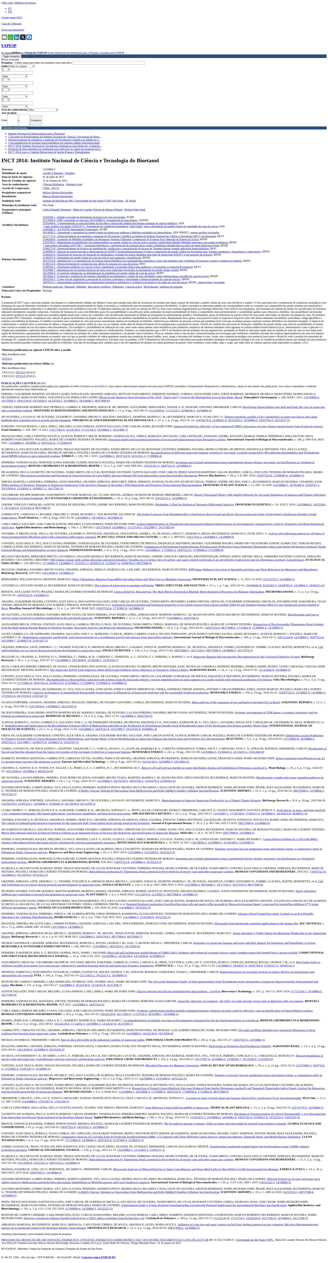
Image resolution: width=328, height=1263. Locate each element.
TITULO (7, 358)
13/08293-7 (234, 1059)
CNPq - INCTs (51, 188)
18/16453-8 (284, 813)
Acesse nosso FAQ (11, 17)
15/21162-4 (27, 508)
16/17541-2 (55, 488)
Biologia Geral (74, 184)
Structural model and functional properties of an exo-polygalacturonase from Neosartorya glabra (167, 439)
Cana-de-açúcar (133, 286)
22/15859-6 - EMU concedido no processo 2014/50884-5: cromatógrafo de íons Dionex (90, 220)
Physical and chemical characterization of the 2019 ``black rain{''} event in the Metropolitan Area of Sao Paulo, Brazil (170, 397)
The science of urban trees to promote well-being (124, 585)
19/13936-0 (39, 400)
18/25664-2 (114, 517)
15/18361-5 (24, 488)
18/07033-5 (116, 946)
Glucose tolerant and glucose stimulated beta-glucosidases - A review (178, 991)
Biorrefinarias (151, 286)
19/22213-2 (163, 498)
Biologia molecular (53, 286)
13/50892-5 (303, 692)
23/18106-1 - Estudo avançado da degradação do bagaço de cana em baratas (84, 217)
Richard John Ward (134, 209)
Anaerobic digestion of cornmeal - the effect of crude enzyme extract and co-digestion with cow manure (240, 1001)
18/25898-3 (143, 1091)
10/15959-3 (8, 400)
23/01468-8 (256, 752)
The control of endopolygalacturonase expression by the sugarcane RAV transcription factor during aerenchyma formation (75, 823)
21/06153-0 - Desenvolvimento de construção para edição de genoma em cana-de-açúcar (90, 263)
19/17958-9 (104, 527)
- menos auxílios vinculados (204, 232)
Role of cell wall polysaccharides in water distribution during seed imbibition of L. (204, 767)
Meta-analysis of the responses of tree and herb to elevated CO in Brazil (236, 702)
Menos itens (19, 354)
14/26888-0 (226, 537)
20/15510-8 (285, 637)
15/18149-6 (230, 842)
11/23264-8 (267, 670)
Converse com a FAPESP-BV (99, 1257)
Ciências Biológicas (53, 184)
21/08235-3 (135, 1140)
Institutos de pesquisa (171, 286)
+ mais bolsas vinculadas (56, 245)
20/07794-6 (255, 965)
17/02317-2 (252, 813)
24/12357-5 (282, 420)
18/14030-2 (99, 517)
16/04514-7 (286, 965)
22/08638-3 (188, 410)
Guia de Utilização (11, 23)
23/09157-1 (157, 1150)
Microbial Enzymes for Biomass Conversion (172, 1065)
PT (9, 8)
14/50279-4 (204, 420)
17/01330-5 (61, 1101)
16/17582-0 (57, 429)
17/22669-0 (64, 443)
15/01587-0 (45, 1101)
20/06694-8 (254, 585)
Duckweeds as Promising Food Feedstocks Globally (240, 1046)
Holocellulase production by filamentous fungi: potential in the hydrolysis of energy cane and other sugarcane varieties (161, 871)
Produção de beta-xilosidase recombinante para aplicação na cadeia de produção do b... (55, 149)
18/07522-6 (48, 443)
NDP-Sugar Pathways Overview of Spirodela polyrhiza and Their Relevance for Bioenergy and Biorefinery (253, 569)
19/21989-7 (120, 429)
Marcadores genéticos (99, 286)
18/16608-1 (86, 400)
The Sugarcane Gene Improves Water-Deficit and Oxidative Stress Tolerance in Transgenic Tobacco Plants (119, 670)
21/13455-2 (240, 752)
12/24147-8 (98, 985)
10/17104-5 (198, 650)
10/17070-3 (244, 650)
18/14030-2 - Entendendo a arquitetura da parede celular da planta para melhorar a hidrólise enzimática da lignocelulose (107, 232)
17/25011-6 (8, 696)
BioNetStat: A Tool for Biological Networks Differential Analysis (194, 504)
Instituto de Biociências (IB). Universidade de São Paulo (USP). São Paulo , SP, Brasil (89, 200)
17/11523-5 (173, 410)
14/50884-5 (312, 397)
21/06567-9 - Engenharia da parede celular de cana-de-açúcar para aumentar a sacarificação (92, 257)
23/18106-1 (94, 660)
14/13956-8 (141, 956)
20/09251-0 (97, 563)
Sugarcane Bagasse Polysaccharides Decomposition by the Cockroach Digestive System (246, 656)
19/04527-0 (240, 965)
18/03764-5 (266, 420)
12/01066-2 (110, 956)
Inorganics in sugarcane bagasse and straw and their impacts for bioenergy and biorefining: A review (254, 943)
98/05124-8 (45, 771)
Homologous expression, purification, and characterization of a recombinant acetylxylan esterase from (97, 637)
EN (10, 11)
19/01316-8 (24, 400)
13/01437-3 (198, 1117)
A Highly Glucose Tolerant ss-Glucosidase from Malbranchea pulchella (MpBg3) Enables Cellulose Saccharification (148, 1192)
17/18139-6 (237, 813)
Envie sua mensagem (12, 29)
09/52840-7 (182, 650)
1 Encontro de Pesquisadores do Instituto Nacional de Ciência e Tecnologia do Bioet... (54, 136)
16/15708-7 (114, 985)
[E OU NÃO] (5, 69)
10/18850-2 (199, 842)
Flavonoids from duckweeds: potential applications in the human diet (256, 923)
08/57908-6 (102, 400)
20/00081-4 (32, 443)
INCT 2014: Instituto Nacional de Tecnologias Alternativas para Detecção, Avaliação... (55, 146)
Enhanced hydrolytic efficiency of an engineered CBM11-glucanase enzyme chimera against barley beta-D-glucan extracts (248, 426)
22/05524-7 (110, 660)
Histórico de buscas (25, 2)
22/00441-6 (219, 420)
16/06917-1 (39, 488)
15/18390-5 (246, 842)
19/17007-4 (203, 1059)
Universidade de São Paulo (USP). (255, 1239)
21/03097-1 (221, 813)
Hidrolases (118, 286)
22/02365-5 (270, 585)
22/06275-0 (56, 683)
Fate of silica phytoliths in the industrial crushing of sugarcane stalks (102, 1039)
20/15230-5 (235, 420)
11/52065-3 (158, 894)
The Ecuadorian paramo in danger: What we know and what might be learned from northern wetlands (225, 1123)
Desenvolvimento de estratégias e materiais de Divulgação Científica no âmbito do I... (54, 139)
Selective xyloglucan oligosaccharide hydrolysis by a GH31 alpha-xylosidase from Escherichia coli (84, 1218)
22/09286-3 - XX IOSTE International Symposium (70, 229)
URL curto (7, 2)
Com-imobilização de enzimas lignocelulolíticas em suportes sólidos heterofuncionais (54, 142)
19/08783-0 (128, 563)
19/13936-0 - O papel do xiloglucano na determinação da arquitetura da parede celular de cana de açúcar (99, 273)
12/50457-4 (112, 563)
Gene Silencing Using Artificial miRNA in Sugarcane (177, 1107)
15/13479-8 (143, 894)
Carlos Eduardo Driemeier (57, 209)
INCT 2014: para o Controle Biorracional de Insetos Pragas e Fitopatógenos (49, 152)
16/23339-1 (55, 400)
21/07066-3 (72, 683)
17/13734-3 (88, 429)
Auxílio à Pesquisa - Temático (59, 173)
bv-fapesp (6, 52)
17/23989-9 (215, 550)
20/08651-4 (299, 813)
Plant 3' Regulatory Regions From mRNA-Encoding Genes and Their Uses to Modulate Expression (131, 579)
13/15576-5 (271, 579)
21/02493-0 (265, 1059)
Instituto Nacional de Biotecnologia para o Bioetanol (36, 133)
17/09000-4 (154, 456)
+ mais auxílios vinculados (57, 226)
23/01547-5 (39, 640)
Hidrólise (81, 286)
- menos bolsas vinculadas (210, 282)
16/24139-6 (73, 429)
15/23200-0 (151, 852)
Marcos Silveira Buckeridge (58, 192)
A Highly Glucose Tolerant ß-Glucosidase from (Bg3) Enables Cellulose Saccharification (148, 790)
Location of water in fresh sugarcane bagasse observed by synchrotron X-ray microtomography (244, 1098)
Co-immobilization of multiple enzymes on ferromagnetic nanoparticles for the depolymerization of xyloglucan (191, 1020)
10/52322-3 (138, 456)
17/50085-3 (50, 563)
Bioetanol (70, 286)
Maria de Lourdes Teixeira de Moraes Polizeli (97, 209)
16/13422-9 (11, 508)
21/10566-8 (157, 410)
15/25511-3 (81, 563)
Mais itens (7, 354)
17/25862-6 (169, 550)
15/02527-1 (312, 485)
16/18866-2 (71, 400)
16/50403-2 (225, 752)
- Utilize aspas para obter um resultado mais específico (36, 62)
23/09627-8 (24, 640)
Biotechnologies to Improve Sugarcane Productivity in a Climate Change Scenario (211, 800)
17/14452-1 (78, 1023)
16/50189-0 (297, 485)
